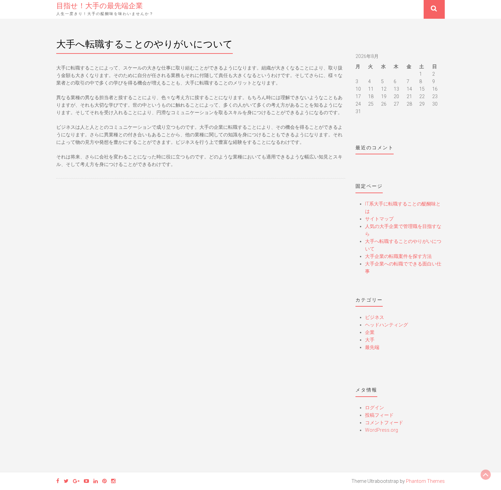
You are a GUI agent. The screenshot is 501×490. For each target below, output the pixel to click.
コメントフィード (384, 422)
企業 (370, 332)
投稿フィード (379, 415)
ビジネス (374, 317)
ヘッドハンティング (386, 324)
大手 (370, 339)
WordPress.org (381, 430)
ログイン (374, 407)
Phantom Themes (425, 481)
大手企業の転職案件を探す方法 (398, 256)
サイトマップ (379, 218)
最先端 (372, 347)
